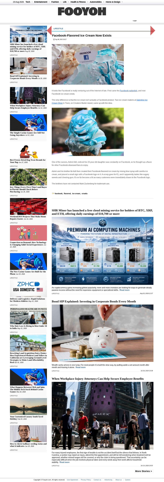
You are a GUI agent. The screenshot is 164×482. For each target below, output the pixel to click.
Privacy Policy (86, 480)
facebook (58, 193)
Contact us (97, 480)
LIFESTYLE (14, 55)
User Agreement (72, 480)
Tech (28, 2)
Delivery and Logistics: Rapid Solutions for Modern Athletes (27, 300)
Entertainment (40, 2)
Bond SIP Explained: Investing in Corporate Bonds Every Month (24, 77)
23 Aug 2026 (18, 2)
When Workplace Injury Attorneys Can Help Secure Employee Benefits (27, 106)
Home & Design (113, 2)
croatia (84, 193)
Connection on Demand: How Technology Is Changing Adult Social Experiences (28, 243)
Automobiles (96, 2)
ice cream (76, 193)
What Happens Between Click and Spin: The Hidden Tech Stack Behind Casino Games (27, 389)
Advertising (108, 480)
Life (64, 2)
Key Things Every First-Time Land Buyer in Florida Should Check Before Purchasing (28, 189)
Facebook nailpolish (128, 91)
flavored (67, 193)
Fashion (55, 2)
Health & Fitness (78, 2)
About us (118, 480)
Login (135, 20)
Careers (127, 480)
